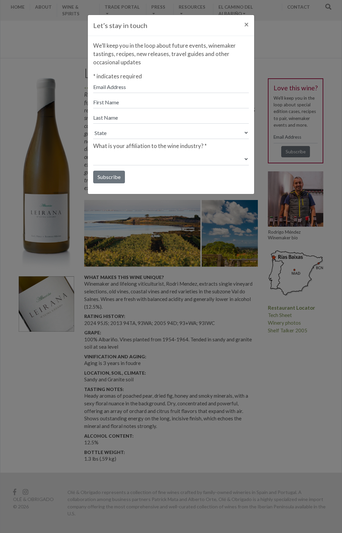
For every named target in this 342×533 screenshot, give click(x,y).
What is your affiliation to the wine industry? (150, 145)
